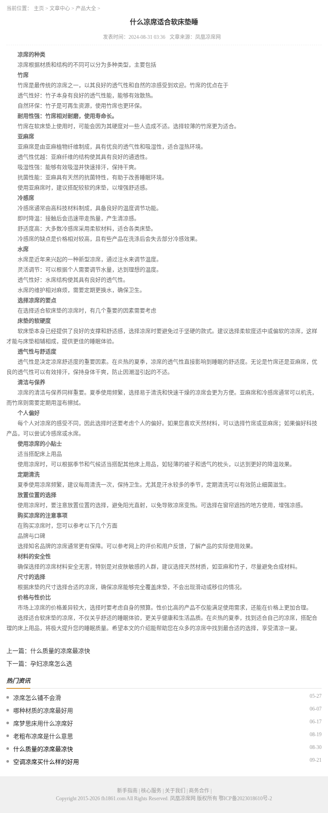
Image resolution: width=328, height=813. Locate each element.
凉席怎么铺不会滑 (37, 698)
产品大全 (86, 9)
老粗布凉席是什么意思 (43, 736)
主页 (39, 9)
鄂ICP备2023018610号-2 (245, 798)
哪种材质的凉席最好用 (43, 711)
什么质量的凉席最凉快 (60, 651)
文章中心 (60, 9)
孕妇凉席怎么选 (51, 664)
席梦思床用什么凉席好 (43, 723)
